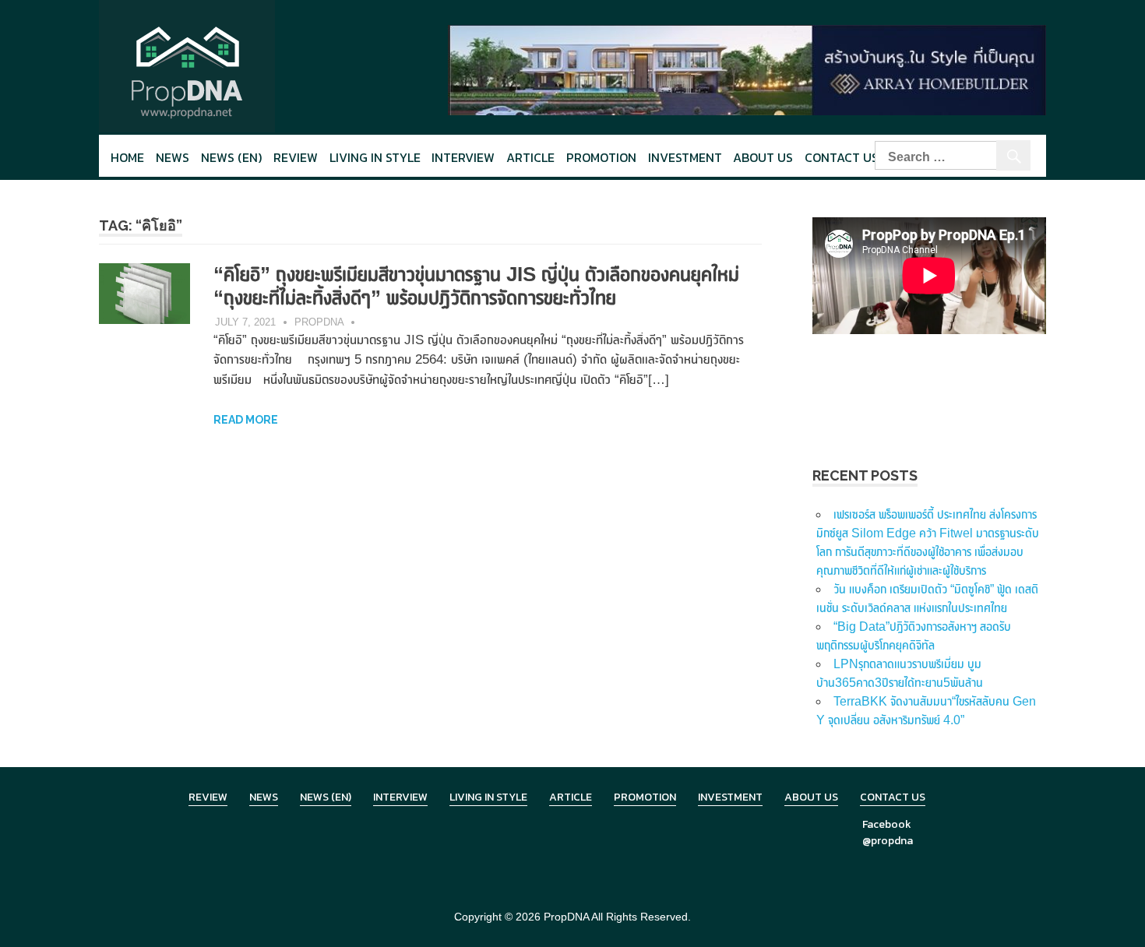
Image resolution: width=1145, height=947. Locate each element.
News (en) (231, 157)
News (172, 157)
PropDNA (319, 322)
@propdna (887, 841)
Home (127, 157)
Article (530, 157)
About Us (763, 157)
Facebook (886, 824)
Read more (245, 420)
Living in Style (488, 797)
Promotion (601, 157)
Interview (463, 157)
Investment (685, 157)
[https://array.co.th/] (747, 69)
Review (295, 157)
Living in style (375, 157)
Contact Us (842, 157)
